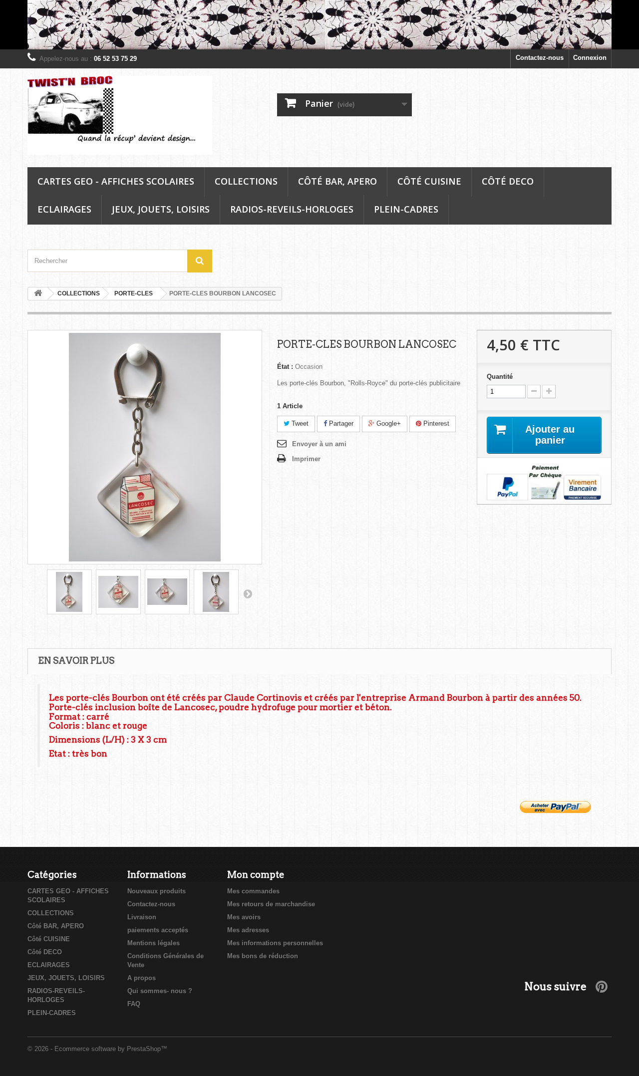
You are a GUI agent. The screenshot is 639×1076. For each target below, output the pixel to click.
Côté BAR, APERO (337, 181)
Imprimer (306, 459)
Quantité (500, 376)
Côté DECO (508, 181)
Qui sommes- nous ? (159, 991)
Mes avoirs (244, 917)
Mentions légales (153, 943)
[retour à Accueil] (37, 293)
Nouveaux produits (156, 891)
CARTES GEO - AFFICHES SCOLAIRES (115, 181)
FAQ (133, 1004)
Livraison (141, 917)
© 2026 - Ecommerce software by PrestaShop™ (97, 1049)
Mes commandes (253, 891)
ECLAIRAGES (64, 209)
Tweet (299, 423)
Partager (340, 423)
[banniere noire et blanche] (319, 24)
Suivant (248, 593)
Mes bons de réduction (262, 956)
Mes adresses (248, 930)
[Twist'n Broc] (119, 115)
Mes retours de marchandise (271, 904)
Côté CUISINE (429, 181)
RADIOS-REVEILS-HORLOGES (291, 209)
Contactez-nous (540, 57)
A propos (141, 978)
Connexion (590, 57)
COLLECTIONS (246, 181)
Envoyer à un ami (319, 444)
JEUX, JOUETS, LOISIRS (161, 209)
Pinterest (435, 423)
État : (285, 366)
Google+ (387, 423)
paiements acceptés (157, 930)
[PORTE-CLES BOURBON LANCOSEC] (69, 592)
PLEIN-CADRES (406, 209)
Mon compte (256, 874)
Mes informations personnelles (275, 943)
